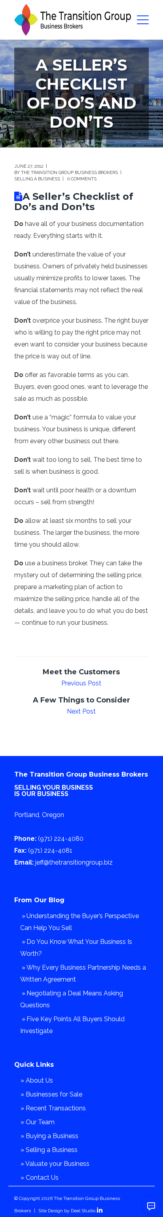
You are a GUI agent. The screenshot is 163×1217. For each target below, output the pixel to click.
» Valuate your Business (55, 1163)
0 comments (82, 179)
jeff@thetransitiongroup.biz (74, 862)
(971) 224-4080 (60, 838)
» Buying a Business (49, 1136)
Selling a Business (37, 179)
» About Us (37, 1080)
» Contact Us (40, 1177)
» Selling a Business (49, 1150)
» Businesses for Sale (51, 1094)
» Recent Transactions (53, 1108)
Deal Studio (83, 1210)
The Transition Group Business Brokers (69, 172)
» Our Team (38, 1122)
